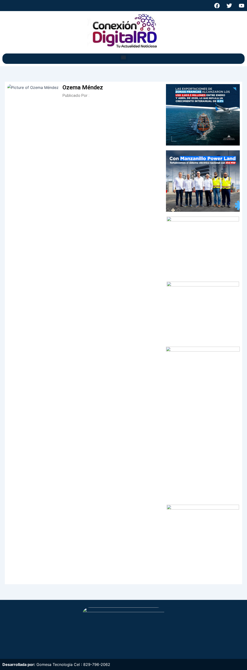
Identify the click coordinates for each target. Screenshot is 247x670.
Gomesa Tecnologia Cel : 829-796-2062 (73, 664)
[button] (124, 57)
